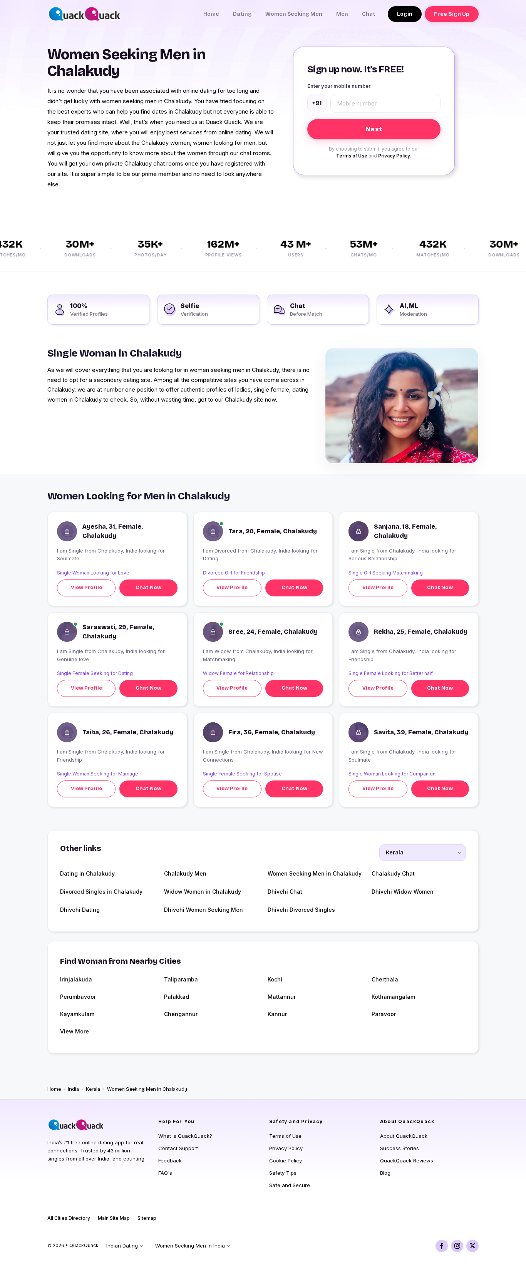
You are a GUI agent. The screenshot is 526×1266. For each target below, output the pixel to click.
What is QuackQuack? (185, 1136)
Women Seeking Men (293, 14)
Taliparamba (181, 979)
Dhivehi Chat (285, 891)
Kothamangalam (393, 996)
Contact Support (178, 1148)
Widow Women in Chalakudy (202, 891)
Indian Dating (122, 1246)
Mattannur (282, 996)
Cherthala (385, 979)
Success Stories (399, 1148)
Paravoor (384, 1014)
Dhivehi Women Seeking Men (203, 909)
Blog (385, 1173)
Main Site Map (114, 1218)
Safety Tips (283, 1173)
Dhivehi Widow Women (403, 891)
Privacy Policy (394, 156)
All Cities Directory (68, 1218)
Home (211, 14)
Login (404, 14)
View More (74, 1031)
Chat (368, 14)
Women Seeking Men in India (190, 1246)
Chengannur (181, 1014)
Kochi (275, 979)
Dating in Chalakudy (87, 873)
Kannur (277, 1014)
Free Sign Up (451, 14)
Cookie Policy (285, 1160)
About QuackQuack (403, 1136)
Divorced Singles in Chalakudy (101, 891)
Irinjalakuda (76, 979)
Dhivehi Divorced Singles (301, 909)
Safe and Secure (289, 1185)
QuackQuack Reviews (406, 1160)
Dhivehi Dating (80, 909)
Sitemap (146, 1218)
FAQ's (165, 1173)
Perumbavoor (78, 996)
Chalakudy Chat (393, 873)
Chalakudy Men (185, 873)
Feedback (170, 1160)
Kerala (93, 1089)
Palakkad (176, 996)
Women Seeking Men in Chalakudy (315, 873)
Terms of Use (351, 156)
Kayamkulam (77, 1014)
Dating (242, 14)
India (73, 1089)
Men (342, 14)
